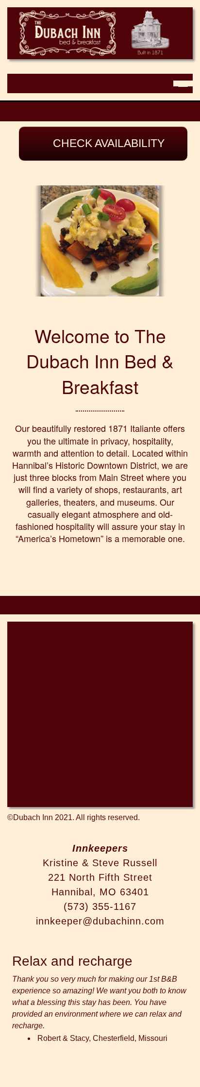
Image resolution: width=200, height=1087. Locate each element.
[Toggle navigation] (183, 83)
